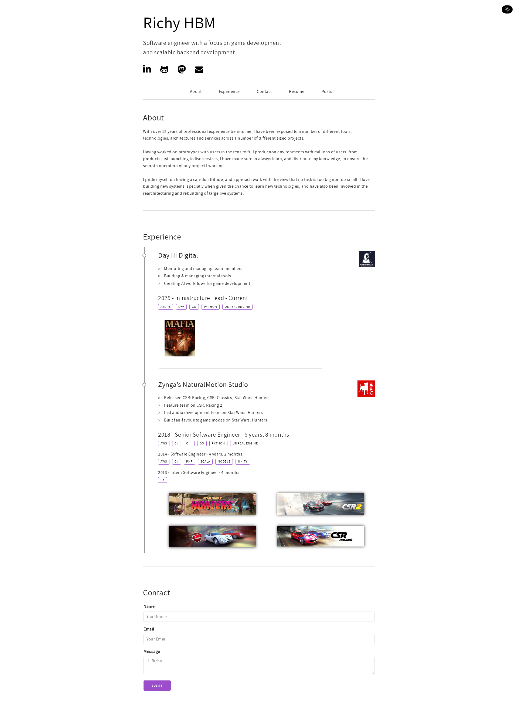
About (196, 92)
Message (152, 652)
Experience (229, 92)
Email (149, 629)
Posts (327, 92)
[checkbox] (507, 9)
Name (149, 606)
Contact (264, 92)
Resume (296, 92)
